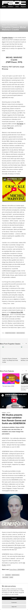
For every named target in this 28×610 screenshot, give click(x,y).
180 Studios (5, 577)
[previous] (23, 343)
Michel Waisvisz (20, 332)
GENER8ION (8, 574)
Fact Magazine (14, 2)
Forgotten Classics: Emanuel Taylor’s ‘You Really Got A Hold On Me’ (10, 360)
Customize (14, 602)
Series (17, 6)
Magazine (23, 6)
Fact (9, 412)
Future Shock (18, 547)
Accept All (14, 598)
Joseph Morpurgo (13, 24)
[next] (26, 343)
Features (4, 24)
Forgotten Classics (7, 37)
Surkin (11, 577)
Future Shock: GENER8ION (16, 569)
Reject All (14, 606)
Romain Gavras (15, 574)
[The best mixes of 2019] (10, 378)
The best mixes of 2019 (8, 386)
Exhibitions (10, 6)
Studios (4, 6)
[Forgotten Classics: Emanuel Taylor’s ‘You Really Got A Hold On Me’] (10, 351)
